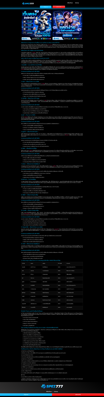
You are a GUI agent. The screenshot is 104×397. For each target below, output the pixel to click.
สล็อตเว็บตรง (70, 2)
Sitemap (77, 2)
